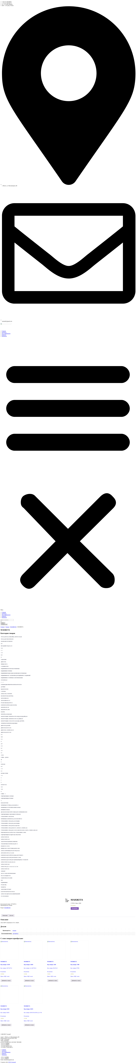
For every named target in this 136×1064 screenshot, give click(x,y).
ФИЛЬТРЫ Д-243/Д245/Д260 (6, 714)
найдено (3, 622)
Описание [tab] (5, 915)
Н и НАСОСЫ (4, 784)
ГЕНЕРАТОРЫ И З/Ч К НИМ (6, 878)
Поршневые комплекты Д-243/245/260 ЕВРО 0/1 (11, 818)
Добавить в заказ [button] (6, 980)
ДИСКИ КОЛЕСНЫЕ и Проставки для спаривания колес (14, 812)
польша (14, 930)
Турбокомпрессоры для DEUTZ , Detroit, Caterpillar (14, 827)
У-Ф (2, 652)
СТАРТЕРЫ (3, 691)
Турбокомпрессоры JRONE (7, 816)
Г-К (1, 739)
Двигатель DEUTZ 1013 (6, 732)
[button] (68, 474)
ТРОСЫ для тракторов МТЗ (7, 639)
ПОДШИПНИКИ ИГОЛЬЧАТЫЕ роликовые (10, 668)
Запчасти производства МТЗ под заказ (10, 850)
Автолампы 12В (4, 698)
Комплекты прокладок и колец (9, 705)
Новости (4, 334)
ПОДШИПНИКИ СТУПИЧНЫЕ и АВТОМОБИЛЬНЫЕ (12, 677)
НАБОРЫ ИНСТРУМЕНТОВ (6, 641)
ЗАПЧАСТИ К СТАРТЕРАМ (6, 693)
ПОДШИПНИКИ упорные (6, 670)
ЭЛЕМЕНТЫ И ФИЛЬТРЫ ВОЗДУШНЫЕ (9, 723)
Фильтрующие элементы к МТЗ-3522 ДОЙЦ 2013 (12, 718)
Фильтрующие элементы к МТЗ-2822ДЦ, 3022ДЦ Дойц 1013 (14, 716)
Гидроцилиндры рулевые (7, 798)
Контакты (4, 336)
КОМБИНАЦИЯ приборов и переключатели (11, 684)
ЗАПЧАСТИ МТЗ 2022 (5, 864)
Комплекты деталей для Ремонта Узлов (11, 857)
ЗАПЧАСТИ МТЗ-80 (5, 837)
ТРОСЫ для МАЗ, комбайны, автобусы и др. (11, 636)
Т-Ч (1, 750)
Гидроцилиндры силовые (7, 796)
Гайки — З (3, 793)
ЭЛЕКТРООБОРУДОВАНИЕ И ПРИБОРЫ (9, 841)
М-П (2, 736)
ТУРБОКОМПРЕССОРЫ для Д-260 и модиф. (10, 823)
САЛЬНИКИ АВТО (4, 666)
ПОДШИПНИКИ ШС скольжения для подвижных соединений (15, 675)
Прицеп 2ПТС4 (4, 664)
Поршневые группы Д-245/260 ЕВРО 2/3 (9, 805)
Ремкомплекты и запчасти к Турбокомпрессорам (13, 832)
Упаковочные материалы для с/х (9, 843)
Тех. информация (6, 333)
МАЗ (2, 880)
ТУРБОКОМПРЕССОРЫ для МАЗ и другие (10, 825)
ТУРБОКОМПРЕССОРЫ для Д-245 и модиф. (10, 821)
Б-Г (1, 748)
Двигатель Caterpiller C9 (7, 730)
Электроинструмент (6, 889)
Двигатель (3, 661)
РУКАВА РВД (3, 884)
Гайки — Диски (4, 757)
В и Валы (3, 764)
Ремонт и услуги (5, 846)
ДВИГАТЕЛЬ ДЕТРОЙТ (5, 725)
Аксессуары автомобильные (8, 873)
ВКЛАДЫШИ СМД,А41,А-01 (6, 645)
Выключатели (4, 689)
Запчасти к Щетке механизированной (10, 893)
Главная (4, 331)
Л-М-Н (2, 755)
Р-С (1, 752)
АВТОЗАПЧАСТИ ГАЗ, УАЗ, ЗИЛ (7, 852)
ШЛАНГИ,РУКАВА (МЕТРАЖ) (7, 695)
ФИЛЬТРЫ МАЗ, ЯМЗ (5, 709)
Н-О (1, 655)
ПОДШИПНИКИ (4, 882)
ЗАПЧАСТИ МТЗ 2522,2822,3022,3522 (8, 862)
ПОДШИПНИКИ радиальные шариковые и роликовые (14, 673)
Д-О (1, 743)
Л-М (2, 789)
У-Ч (1, 775)
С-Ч (1, 768)
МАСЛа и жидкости (5, 875)
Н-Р (1, 643)
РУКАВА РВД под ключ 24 (6, 702)
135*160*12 (15, 933)
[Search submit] (1, 621)
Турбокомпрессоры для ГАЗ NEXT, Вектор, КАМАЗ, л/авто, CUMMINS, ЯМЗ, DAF (19, 830)
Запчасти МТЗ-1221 (5, 839)
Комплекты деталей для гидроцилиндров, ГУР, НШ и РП (14, 859)
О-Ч (1, 746)
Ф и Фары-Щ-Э (4, 680)
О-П (1, 786)
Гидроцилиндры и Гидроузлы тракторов (11, 834)
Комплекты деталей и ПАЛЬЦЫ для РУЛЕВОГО (12, 855)
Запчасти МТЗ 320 (5, 868)
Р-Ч (1, 734)
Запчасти (4, 332)
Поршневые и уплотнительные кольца (11, 807)
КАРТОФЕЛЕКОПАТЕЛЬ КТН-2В (8, 891)
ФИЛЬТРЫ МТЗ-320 (5, 707)
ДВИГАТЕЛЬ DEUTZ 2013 (6, 727)
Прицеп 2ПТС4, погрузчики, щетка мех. (10, 848)
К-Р (1, 766)
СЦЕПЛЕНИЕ (3, 659)
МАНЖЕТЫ (3, 887)
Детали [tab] (11, 915)
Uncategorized (5, 896)
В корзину (75, 908)
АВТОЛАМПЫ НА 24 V (5, 700)
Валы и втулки (4, 802)
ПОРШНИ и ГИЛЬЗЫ (5, 809)
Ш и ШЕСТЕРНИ (4, 773)
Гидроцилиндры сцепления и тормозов (11, 814)
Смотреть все (4, 624)
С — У (2, 682)
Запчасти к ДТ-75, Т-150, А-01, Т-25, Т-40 (9, 866)
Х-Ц (1, 648)
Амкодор (3, 871)
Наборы (3, 711)
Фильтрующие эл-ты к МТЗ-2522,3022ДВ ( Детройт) (12, 721)
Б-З (1, 771)
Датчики (3, 686)
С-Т (1, 650)
